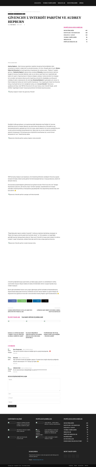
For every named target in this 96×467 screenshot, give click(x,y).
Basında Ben (80, 465)
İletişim (75, 465)
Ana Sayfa (10, 11)
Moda (24, 13)
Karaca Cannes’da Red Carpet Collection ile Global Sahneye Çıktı (16, 334)
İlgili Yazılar (14, 317)
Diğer (81, 3)
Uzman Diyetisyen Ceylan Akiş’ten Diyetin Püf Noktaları (20, 310)
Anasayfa (37, 3)
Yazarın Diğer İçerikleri (32, 317)
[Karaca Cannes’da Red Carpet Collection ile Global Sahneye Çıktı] (16, 326)
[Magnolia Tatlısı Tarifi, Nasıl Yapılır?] (11, 431)
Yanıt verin (15, 353)
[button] (86, 3)
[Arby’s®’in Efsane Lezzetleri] (11, 439)
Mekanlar (61, 3)
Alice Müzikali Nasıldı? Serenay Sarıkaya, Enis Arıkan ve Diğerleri (51, 431)
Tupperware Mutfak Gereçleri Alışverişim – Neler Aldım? (52, 334)
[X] (73, 456)
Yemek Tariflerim (49, 3)
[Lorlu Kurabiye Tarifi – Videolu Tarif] (39, 439)
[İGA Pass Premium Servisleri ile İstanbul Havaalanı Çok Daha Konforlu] (34, 326)
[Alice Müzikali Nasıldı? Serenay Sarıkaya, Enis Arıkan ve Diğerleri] (39, 433)
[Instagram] (69, 456)
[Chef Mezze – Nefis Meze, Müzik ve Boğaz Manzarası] (39, 424)
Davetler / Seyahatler (18, 13)
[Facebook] (65, 456)
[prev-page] (9, 341)
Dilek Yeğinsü (13, 24)
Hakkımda (71, 465)
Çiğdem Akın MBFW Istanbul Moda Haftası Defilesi (48, 310)
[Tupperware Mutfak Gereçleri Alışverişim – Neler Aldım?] (52, 326)
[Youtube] (77, 456)
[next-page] (11, 341)
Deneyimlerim (72, 3)
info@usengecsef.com (38, 459)
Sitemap (86, 465)
